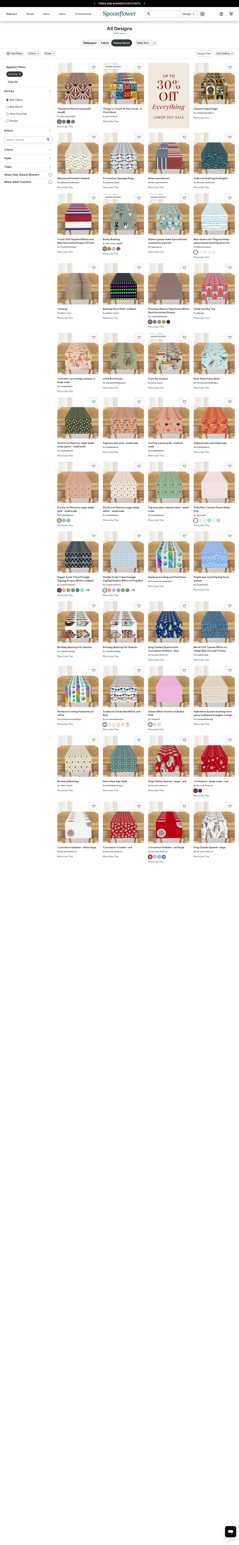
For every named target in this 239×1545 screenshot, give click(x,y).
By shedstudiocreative (204, 113)
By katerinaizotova (202, 247)
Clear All (12, 81)
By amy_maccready (66, 116)
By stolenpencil (155, 247)
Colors (34, 54)
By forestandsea (201, 655)
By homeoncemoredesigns (206, 383)
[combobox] (188, 14)
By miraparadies (64, 386)
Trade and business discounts (119, 3)
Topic (28, 167)
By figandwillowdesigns (68, 182)
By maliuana (154, 719)
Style (28, 158)
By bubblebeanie (65, 450)
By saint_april (200, 515)
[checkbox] (50, 174)
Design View (204, 53)
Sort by (28, 91)
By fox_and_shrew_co (158, 655)
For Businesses (83, 13)
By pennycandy (110, 116)
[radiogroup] (28, 110)
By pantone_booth (111, 182)
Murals (30, 13)
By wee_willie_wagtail (113, 243)
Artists (28, 131)
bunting (15, 74)
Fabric (62, 13)
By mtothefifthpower (66, 247)
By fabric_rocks (64, 313)
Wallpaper (11, 13)
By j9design (199, 313)
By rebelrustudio (64, 785)
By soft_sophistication (158, 182)
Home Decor (121, 43)
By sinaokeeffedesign (203, 719)
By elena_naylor (155, 383)
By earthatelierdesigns (113, 785)
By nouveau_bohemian (204, 182)
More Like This (65, 126)
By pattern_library (111, 313)
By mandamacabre (66, 651)
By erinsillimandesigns (113, 719)
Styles (50, 54)
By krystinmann (201, 585)
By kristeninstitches (66, 585)
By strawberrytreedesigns (114, 383)
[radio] (7, 100)
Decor (46, 13)
